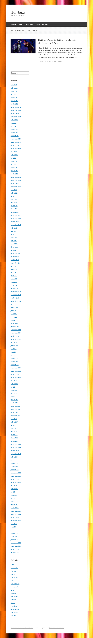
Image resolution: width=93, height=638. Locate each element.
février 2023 (14, 209)
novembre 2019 (16, 333)
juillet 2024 (14, 155)
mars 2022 (14, 244)
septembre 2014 (16, 520)
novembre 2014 (16, 514)
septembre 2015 (16, 482)
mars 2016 (14, 463)
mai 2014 (14, 527)
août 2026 (14, 85)
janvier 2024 (14, 174)
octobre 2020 (15, 298)
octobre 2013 (15, 549)
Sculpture (14, 606)
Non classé (14, 596)
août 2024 (14, 151)
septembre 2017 (16, 415)
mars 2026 (14, 97)
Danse (13, 574)
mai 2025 (14, 123)
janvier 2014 (14, 540)
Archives (45, 24)
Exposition (14, 577)
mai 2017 (14, 428)
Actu (12, 564)
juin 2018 (13, 387)
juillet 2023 (14, 193)
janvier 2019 (14, 365)
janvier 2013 (14, 552)
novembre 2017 (16, 409)
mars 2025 (14, 129)
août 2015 (14, 485)
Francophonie (15, 584)
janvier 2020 (14, 326)
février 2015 (14, 505)
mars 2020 (14, 320)
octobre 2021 (15, 260)
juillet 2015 (14, 489)
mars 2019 (14, 358)
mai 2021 (14, 276)
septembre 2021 (16, 263)
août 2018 (14, 380)
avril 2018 (14, 393)
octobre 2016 (15, 450)
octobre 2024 (15, 145)
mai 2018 (14, 390)
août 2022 (14, 228)
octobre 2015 (15, 479)
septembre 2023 (16, 186)
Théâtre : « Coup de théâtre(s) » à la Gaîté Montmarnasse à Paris (57, 41)
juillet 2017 (14, 422)
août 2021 (14, 266)
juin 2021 (13, 272)
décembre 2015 (16, 473)
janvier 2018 (14, 403)
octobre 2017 (15, 412)
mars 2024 (14, 167)
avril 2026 (14, 94)
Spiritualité (29, 24)
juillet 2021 (14, 269)
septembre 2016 (16, 454)
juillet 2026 (14, 88)
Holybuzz (18, 12)
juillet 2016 (14, 457)
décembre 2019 (16, 330)
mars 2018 (14, 396)
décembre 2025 (16, 107)
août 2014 (14, 524)
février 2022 (14, 247)
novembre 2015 (16, 476)
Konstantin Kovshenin (56, 628)
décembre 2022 (16, 215)
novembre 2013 (16, 546)
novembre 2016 (16, 447)
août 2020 (14, 304)
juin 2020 (13, 311)
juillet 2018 (14, 384)
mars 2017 (14, 435)
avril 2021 (14, 279)
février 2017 (14, 438)
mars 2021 (14, 282)
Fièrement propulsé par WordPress (22, 628)
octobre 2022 (15, 221)
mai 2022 (14, 237)
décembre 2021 (16, 253)
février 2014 (14, 536)
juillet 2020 (14, 307)
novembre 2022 (16, 218)
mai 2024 (14, 161)
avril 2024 (14, 164)
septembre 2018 (16, 377)
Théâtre (20, 24)
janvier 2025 (14, 136)
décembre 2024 (16, 139)
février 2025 (14, 132)
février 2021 (14, 285)
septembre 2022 (16, 225)
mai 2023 (14, 199)
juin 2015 (13, 492)
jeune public (14, 587)
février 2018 (14, 400)
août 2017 (14, 419)
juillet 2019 (14, 345)
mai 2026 (14, 91)
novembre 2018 (16, 371)
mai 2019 (14, 352)
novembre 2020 (16, 295)
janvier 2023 (14, 212)
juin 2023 (13, 196)
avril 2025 (14, 126)
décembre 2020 (16, 291)
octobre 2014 (15, 517)
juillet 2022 (14, 231)
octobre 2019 (15, 336)
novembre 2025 (16, 110)
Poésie (13, 603)
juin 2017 (13, 425)
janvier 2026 (14, 104)
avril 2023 (14, 202)
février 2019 (14, 361)
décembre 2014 (16, 511)
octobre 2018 (15, 374)
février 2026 (14, 101)
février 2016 (14, 466)
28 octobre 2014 (43, 61)
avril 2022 (14, 241)
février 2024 (14, 171)
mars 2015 (14, 501)
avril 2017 (14, 431)
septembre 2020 (16, 301)
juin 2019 (13, 349)
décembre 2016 (16, 444)
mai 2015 (14, 495)
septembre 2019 (16, 339)
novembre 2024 (16, 142)
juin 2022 (13, 234)
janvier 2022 (14, 250)
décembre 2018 (16, 368)
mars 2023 (14, 206)
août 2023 (14, 190)
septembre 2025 (16, 117)
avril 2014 (14, 530)
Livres (13, 590)
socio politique (15, 609)
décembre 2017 (16, 406)
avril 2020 (14, 317)
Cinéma (13, 571)
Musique (13, 24)
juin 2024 (13, 158)
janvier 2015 (14, 508)
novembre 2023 (16, 180)
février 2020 (14, 323)
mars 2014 (14, 533)
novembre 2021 (16, 256)
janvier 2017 (14, 441)
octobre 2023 (15, 183)
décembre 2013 (16, 543)
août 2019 (14, 342)
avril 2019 (14, 355)
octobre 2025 (15, 113)
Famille (37, 24)
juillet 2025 (14, 120)
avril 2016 (14, 460)
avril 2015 (14, 498)
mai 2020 (14, 314)
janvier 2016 (14, 470)
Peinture (13, 599)
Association (14, 568)
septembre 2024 (16, 148)
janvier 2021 (14, 288)
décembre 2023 (16, 177)
